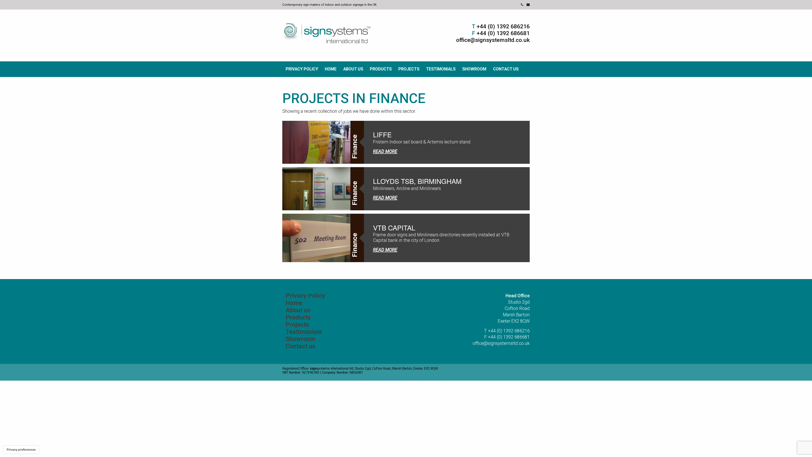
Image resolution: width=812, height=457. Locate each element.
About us (353, 69)
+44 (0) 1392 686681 (501, 33)
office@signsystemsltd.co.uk (493, 40)
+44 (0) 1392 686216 (501, 26)
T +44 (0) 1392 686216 (507, 330)
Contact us (505, 69)
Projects (408, 69)
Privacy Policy (302, 69)
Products (381, 69)
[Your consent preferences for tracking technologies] (21, 450)
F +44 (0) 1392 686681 (507, 337)
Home (330, 69)
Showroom (474, 69)
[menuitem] (301, 69)
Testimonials (440, 69)
